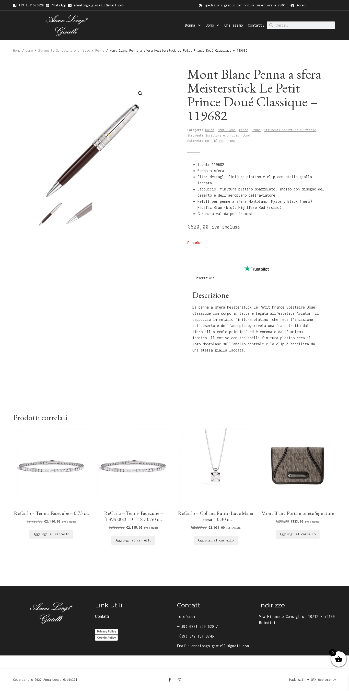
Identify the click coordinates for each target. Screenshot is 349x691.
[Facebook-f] (169, 679)
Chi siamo (233, 25)
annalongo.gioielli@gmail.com (220, 646)
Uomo (210, 25)
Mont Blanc (227, 130)
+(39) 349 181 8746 (195, 636)
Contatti (256, 25)
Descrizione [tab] (204, 278)
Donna (190, 25)
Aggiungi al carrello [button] (51, 534)
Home (16, 50)
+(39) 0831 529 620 (195, 626)
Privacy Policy (106, 631)
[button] (140, 93)
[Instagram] (179, 679)
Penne (99, 50)
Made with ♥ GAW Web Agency (312, 680)
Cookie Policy (106, 637)
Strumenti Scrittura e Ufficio (64, 50)
